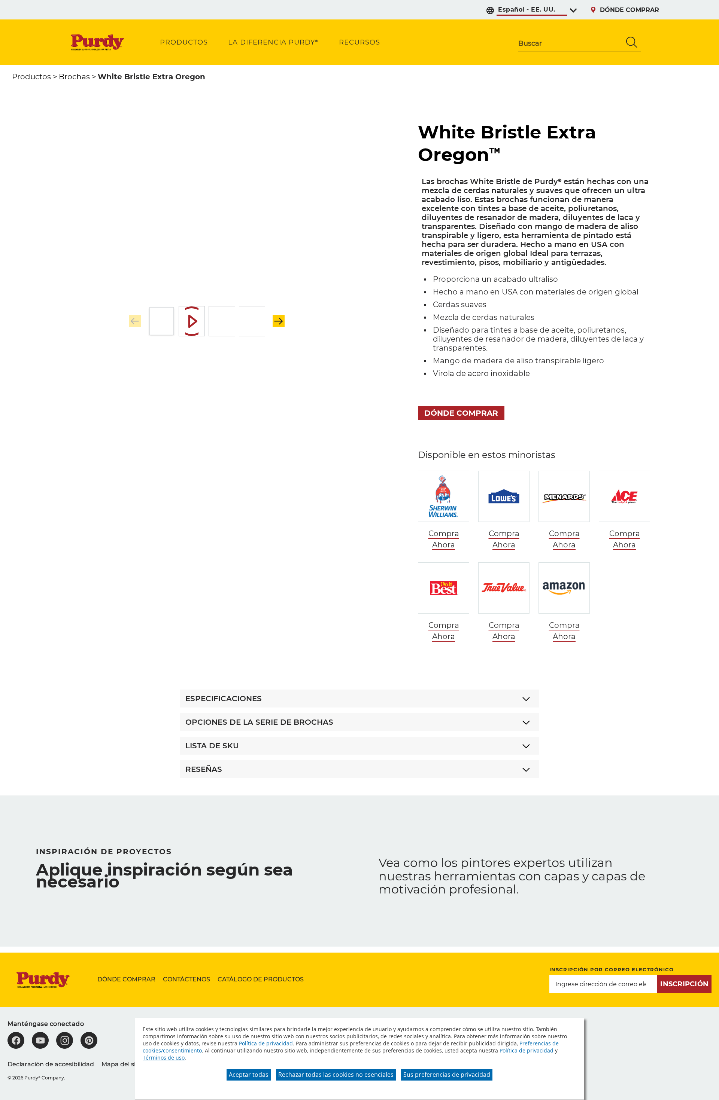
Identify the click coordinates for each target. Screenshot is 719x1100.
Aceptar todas (249, 1074)
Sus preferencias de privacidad (446, 1074)
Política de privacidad (266, 1043)
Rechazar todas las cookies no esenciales (336, 1074)
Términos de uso (164, 1057)
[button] (279, 321)
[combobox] (570, 42)
